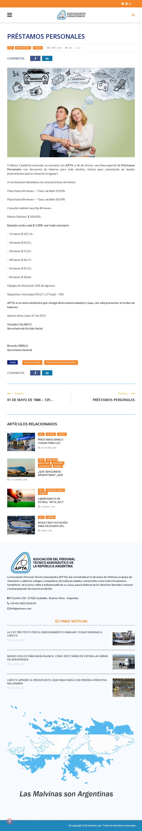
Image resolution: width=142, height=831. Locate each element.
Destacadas (44, 466)
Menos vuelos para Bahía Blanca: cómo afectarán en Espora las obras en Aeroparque (57, 657)
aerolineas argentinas (48, 461)
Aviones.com (95, 825)
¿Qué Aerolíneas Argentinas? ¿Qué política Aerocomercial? (50, 477)
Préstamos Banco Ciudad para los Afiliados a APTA (50, 443)
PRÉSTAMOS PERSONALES (114, 400)
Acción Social (23, 48)
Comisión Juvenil (55, 490)
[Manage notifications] (10, 821)
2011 (41, 490)
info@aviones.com (20, 608)
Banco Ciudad (32, 362)
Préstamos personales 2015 (61, 362)
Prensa (37, 48)
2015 (10, 48)
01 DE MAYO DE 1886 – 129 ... (30, 400)
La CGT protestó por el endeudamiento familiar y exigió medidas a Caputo (54, 633)
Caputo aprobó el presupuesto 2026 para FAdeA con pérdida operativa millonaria (57, 681)
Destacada (58, 463)
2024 (41, 434)
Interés (50, 434)
